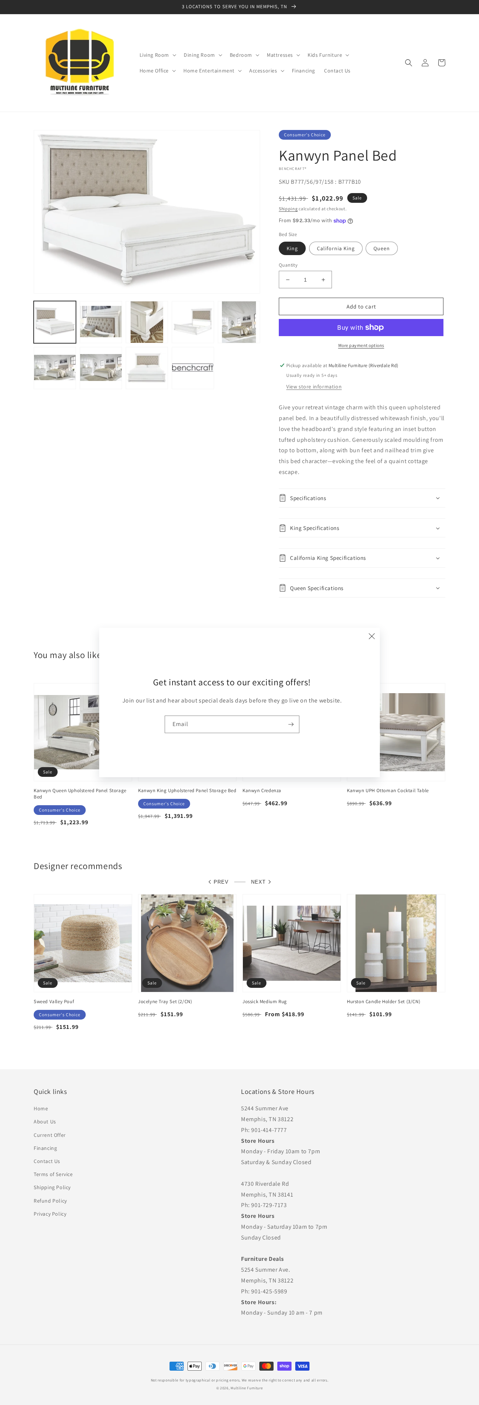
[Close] (371, 636)
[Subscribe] (291, 724)
